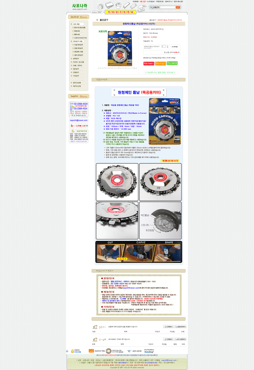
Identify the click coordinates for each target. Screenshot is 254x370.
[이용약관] (119, 355)
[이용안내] (141, 355)
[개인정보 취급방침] (130, 355)
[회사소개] (105, 355)
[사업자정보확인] (151, 355)
